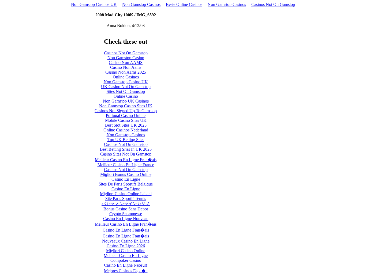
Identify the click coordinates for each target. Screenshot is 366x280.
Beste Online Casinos (184, 4)
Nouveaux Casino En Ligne (126, 241)
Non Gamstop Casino (125, 57)
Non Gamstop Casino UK (126, 82)
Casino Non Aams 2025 (125, 72)
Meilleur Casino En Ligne (126, 255)
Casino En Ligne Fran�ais (126, 230)
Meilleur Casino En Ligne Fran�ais (125, 159)
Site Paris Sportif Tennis (125, 198)
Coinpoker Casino (125, 260)
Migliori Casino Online (125, 250)
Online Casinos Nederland (125, 130)
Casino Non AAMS (126, 62)
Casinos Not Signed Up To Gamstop (126, 110)
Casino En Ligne (125, 179)
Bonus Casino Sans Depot (125, 209)
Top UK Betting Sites (125, 139)
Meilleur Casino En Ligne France (126, 164)
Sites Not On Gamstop (126, 91)
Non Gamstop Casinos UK (94, 4)
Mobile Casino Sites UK (126, 120)
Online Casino (126, 96)
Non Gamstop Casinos (141, 4)
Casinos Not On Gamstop (273, 4)
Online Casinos (126, 77)
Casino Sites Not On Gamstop (125, 154)
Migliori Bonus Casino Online (125, 174)
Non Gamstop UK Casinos (126, 101)
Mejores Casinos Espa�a (126, 270)
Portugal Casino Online (125, 115)
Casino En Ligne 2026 (126, 246)
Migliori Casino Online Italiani (126, 193)
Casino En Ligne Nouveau (125, 218)
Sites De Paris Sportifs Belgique (126, 184)
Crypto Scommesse (125, 213)
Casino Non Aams (125, 67)
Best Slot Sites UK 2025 (126, 125)
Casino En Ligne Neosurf (125, 265)
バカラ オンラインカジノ (126, 203)
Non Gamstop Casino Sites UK (125, 106)
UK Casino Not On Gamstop (126, 86)
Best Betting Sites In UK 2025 (126, 149)
